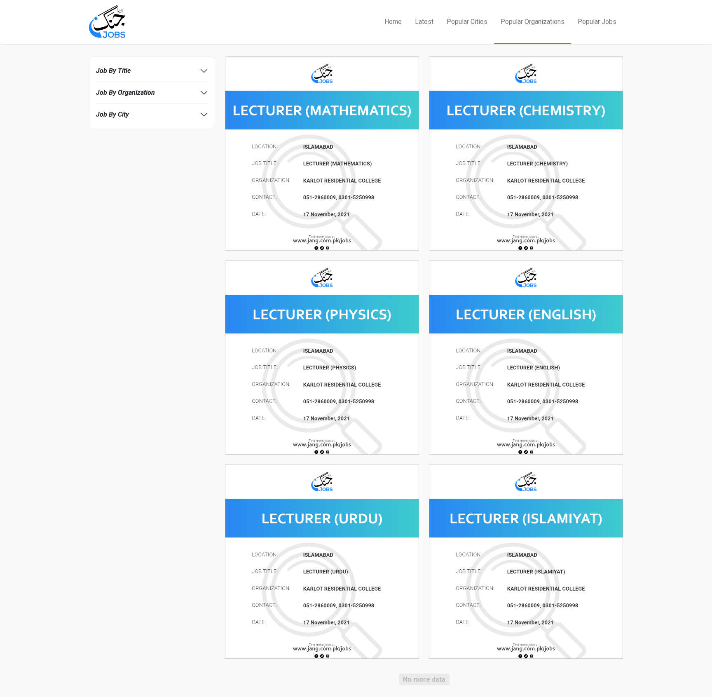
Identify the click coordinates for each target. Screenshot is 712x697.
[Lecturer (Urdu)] (322, 561)
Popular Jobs (597, 22)
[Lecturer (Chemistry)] (526, 153)
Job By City (112, 114)
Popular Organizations (532, 22)
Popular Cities (467, 22)
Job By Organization (125, 92)
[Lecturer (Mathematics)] (322, 153)
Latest (424, 22)
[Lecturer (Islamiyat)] (526, 561)
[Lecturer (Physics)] (322, 357)
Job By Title (113, 71)
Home (393, 22)
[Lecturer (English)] (526, 357)
